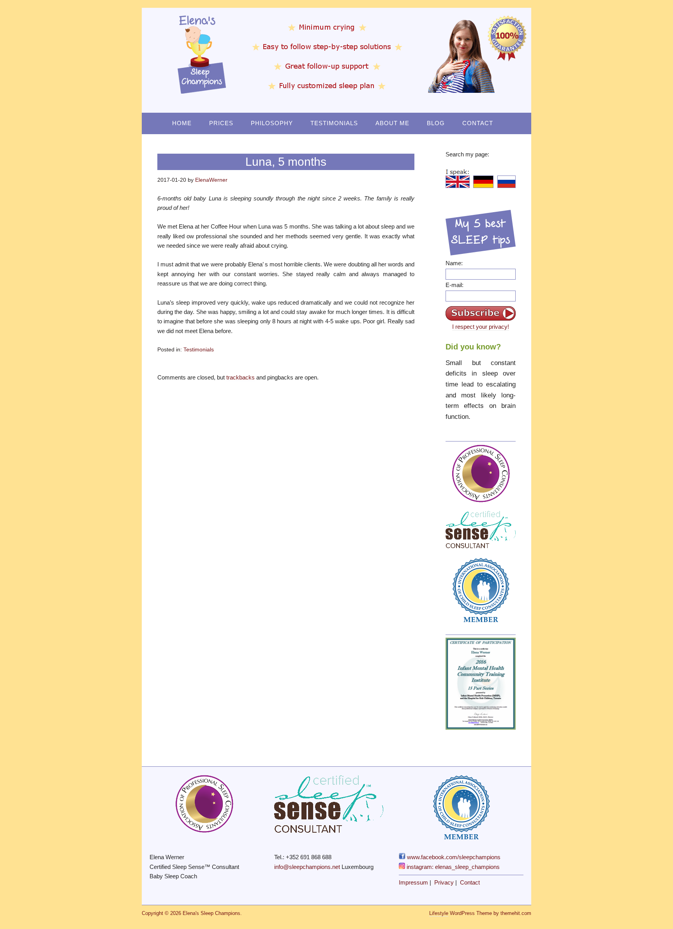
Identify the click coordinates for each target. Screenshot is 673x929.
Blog (436, 123)
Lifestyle (438, 913)
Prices (221, 123)
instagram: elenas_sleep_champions (452, 866)
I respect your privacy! (480, 326)
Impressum (413, 882)
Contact (477, 123)
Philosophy (272, 123)
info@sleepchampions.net (307, 866)
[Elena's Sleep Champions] (336, 89)
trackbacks (240, 377)
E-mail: (454, 285)
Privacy (444, 882)
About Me (392, 123)
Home (182, 123)
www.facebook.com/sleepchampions (452, 857)
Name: (454, 263)
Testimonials (334, 123)
